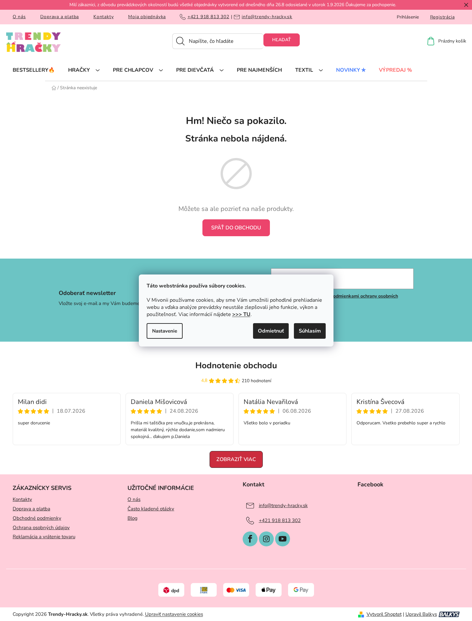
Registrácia (442, 17)
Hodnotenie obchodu (236, 365)
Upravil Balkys (421, 614)
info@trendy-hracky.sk (267, 16)
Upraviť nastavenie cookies (174, 614)
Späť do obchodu (236, 227)
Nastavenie (164, 331)
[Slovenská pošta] (203, 589)
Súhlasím (310, 331)
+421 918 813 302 (208, 16)
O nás (19, 17)
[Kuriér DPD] (171, 589)
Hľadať (281, 40)
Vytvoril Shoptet (384, 614)
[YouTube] (282, 538)
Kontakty (103, 17)
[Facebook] (250, 538)
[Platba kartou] (236, 589)
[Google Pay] (301, 589)
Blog (132, 518)
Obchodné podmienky (37, 518)
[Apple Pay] (268, 589)
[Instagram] (266, 538)
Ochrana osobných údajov (41, 527)
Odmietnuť (271, 331)
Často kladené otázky (150, 508)
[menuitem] (33, 69)
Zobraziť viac (236, 459)
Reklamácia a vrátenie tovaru (44, 536)
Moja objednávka (147, 17)
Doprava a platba (59, 17)
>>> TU (241, 314)
